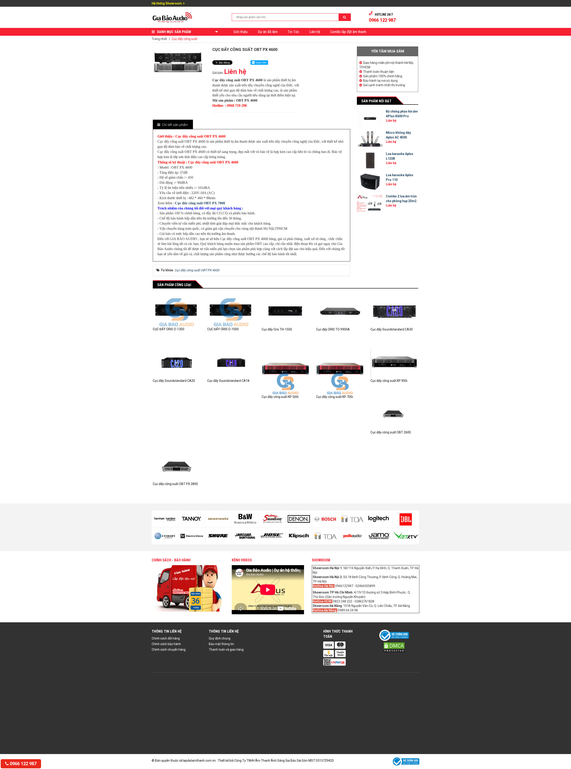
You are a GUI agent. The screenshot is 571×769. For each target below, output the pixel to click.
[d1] (379, 518)
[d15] (299, 518)
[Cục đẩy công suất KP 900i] (394, 362)
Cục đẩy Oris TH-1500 (277, 329)
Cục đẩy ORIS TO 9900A (333, 329)
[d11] (245, 518)
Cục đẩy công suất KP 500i (280, 397)
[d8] (191, 536)
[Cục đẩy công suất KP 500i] (285, 370)
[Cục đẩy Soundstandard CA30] (394, 311)
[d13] (272, 518)
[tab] (172, 125)
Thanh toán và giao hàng (226, 649)
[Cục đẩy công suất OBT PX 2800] (177, 465)
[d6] (165, 535)
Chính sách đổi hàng (166, 638)
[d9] (218, 518)
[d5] (165, 518)
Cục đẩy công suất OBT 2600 (390, 432)
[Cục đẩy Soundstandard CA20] (177, 362)
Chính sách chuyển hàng (169, 649)
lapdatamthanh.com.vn (199, 760)
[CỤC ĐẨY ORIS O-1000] (231, 311)
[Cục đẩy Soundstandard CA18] (231, 362)
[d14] (272, 536)
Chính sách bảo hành (166, 644)
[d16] (299, 536)
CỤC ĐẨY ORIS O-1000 (223, 329)
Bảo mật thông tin (221, 644)
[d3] (406, 518)
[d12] (245, 536)
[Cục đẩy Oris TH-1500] (285, 311)
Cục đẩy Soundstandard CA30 (391, 329)
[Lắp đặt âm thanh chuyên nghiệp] (172, 17)
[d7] (191, 518)
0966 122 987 (23, 763)
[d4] (406, 535)
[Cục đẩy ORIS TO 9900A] (340, 311)
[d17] (325, 518)
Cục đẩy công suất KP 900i (388, 380)
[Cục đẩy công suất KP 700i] (340, 370)
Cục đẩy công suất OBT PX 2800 (175, 484)
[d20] (352, 536)
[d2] (379, 535)
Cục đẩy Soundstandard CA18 (228, 380)
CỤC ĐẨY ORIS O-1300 (168, 329)
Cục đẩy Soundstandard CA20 (174, 380)
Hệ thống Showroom (167, 3)
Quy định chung (219, 638)
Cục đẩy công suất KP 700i (334, 397)
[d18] (325, 536)
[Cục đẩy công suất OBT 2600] (394, 414)
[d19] (352, 518)
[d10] (218, 535)
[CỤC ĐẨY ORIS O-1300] (177, 311)
